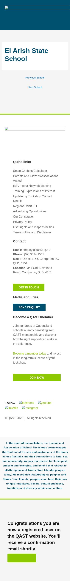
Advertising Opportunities (29, 211)
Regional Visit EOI (25, 206)
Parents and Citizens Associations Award (35, 178)
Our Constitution (24, 216)
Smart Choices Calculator (30, 170)
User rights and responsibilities (33, 227)
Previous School (34, 77)
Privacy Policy (22, 221)
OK (22, 558)
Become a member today (29, 353)
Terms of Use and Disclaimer (32, 232)
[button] (62, 9)
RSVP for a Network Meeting (32, 185)
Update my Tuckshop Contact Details (32, 198)
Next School (35, 87)
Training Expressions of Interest (34, 191)
